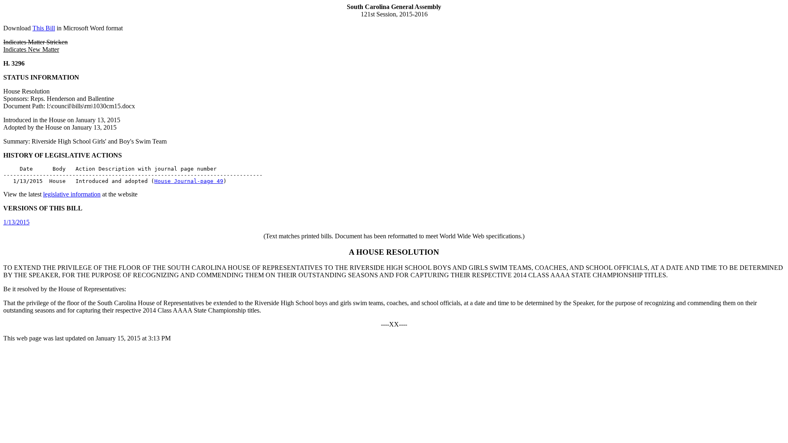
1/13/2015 (16, 222)
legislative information (72, 194)
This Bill (43, 28)
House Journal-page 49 (188, 181)
